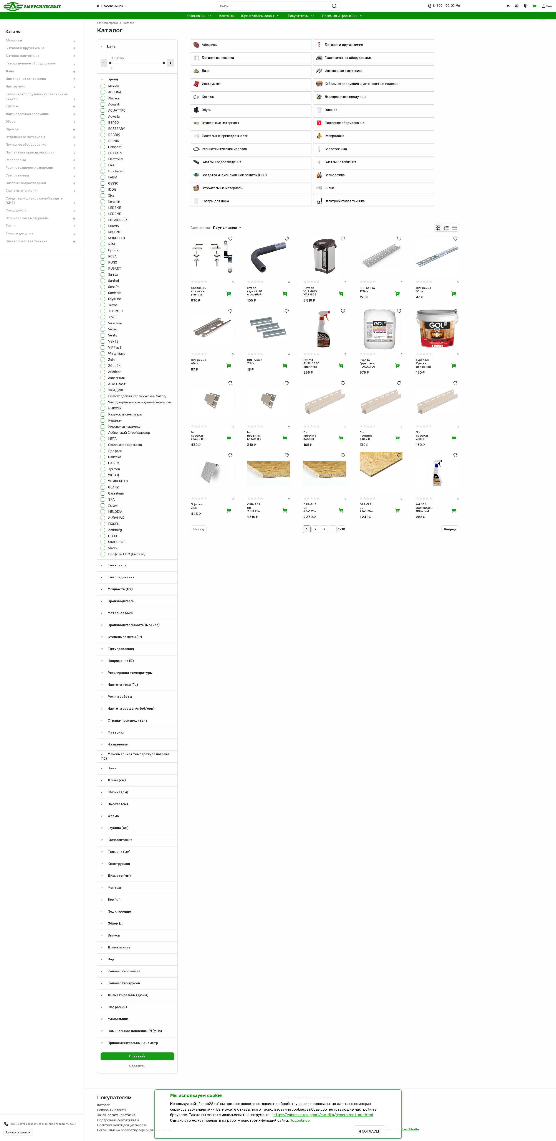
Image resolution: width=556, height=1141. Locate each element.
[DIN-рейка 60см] (212, 328)
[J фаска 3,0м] (212, 473)
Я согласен (370, 1131)
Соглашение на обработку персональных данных (134, 1130)
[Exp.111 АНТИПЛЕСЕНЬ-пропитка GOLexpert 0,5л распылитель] (324, 328)
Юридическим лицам (257, 16)
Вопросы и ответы (111, 1110)
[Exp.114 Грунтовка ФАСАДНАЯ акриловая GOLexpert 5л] (381, 328)
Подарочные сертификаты (118, 1120)
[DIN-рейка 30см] (437, 256)
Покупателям (298, 16)
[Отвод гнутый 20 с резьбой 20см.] (268, 256)
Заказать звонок (18, 1132)
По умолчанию (225, 228)
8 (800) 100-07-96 (446, 5)
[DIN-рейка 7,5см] (268, 328)
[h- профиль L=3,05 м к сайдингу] (268, 401)
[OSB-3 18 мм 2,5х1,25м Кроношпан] (324, 473)
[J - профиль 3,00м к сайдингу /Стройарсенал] (324, 401)
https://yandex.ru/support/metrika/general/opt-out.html (323, 1115)
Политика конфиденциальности (122, 1125)
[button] (139, 6)
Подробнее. (300, 1120)
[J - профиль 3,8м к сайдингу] (437, 401)
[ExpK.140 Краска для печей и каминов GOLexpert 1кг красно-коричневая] (437, 328)
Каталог (103, 1105)
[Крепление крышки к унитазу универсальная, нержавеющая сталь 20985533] (212, 256)
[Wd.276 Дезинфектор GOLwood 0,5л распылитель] (437, 473)
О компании (196, 16)
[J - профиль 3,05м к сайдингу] (381, 401)
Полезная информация (339, 16)
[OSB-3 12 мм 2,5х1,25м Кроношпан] (268, 473)
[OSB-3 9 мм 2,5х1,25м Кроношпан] (381, 473)
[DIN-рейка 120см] (381, 256)
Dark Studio (410, 1129)
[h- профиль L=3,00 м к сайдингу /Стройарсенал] (212, 401)
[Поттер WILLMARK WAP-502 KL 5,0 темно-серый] (324, 256)
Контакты (227, 16)
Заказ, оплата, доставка (116, 1115)
